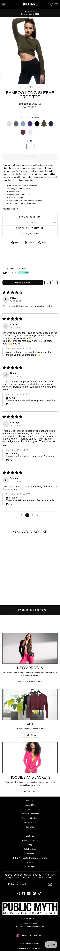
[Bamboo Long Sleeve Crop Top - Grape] (15, 585)
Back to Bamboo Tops (32, 610)
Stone (9, 124)
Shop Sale (30, 735)
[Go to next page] (38, 515)
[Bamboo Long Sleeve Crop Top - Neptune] (11, 585)
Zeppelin (16, 124)
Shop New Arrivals (30, 682)
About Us (30, 801)
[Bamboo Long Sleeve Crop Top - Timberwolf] (15, 588)
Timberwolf (30, 132)
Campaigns (30, 867)
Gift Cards (30, 836)
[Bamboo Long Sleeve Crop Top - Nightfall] (8, 588)
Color (30, 118)
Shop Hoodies (30, 791)
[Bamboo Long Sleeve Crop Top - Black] (18, 585)
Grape (30, 124)
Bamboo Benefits (30, 217)
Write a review (23, 282)
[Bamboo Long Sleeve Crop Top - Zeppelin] (8, 585)
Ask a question (30, 234)
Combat (44, 124)
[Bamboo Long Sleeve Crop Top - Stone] (4, 585)
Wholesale (30, 853)
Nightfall (51, 124)
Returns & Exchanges (30, 814)
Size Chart (30, 222)
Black (37, 124)
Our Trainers (30, 862)
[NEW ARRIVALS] (30, 648)
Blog (30, 845)
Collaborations (30, 849)
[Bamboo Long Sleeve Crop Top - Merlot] (11, 588)
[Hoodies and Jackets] (30, 757)
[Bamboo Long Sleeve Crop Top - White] (18, 588)
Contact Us (30, 805)
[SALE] (30, 704)
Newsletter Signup (30, 840)
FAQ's (30, 809)
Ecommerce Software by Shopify (29, 949)
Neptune (23, 124)
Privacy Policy (30, 823)
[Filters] (47, 282)
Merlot (23, 132)
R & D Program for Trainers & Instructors (30, 858)
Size (30, 141)
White (37, 132)
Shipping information (30, 228)
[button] (25, 104)
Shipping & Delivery (30, 818)
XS (23, 146)
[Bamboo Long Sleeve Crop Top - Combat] (21, 585)
